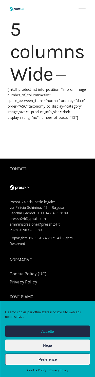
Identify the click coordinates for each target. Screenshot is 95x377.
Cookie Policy (36, 370)
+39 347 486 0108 (52, 213)
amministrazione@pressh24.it (35, 224)
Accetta (47, 331)
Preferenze (48, 359)
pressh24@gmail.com (28, 218)
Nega (47, 345)
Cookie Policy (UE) (28, 274)
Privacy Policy (58, 370)
